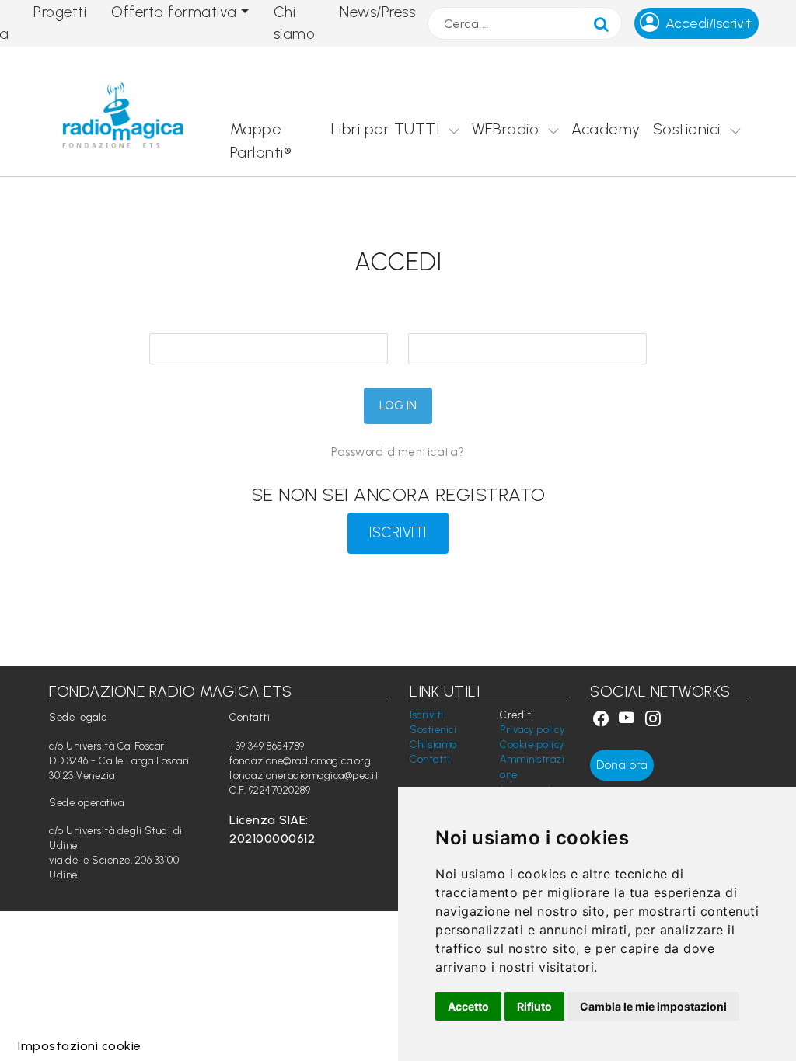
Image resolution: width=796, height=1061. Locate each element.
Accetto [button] (468, 1006)
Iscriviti (427, 715)
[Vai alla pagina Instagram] (653, 720)
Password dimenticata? (398, 452)
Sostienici (687, 129)
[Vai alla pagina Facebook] (601, 720)
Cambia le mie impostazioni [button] (653, 1006)
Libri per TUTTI (385, 129)
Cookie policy (532, 744)
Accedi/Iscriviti (709, 23)
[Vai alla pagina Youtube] (629, 720)
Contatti (430, 759)
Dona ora (622, 764)
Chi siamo (433, 744)
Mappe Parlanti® (261, 141)
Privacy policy (532, 730)
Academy (606, 129)
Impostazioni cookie (79, 1045)
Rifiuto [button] (534, 1006)
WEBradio (505, 129)
